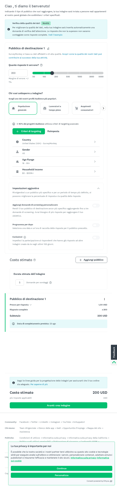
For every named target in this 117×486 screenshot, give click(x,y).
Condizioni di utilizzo (30, 437)
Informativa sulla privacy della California (88, 437)
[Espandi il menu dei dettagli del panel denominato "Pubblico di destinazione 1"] (104, 299)
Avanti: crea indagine (58, 405)
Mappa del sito (94, 428)
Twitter (34, 422)
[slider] (52, 73)
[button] (55, 34)
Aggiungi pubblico (93, 259)
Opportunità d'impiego (74, 428)
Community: (11, 422)
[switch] (96, 206)
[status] (56, 29)
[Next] (103, 108)
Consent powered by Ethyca (98, 481)
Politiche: (9, 437)
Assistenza (25, 431)
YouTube (67, 422)
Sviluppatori (79, 422)
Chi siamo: (10, 428)
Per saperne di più (39, 384)
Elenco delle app (46, 428)
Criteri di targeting (31, 131)
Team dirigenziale (28, 428)
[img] (41, 65)
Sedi (59, 428)
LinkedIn (44, 422)
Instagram (55, 422)
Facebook (24, 422)
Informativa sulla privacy (83, 457)
